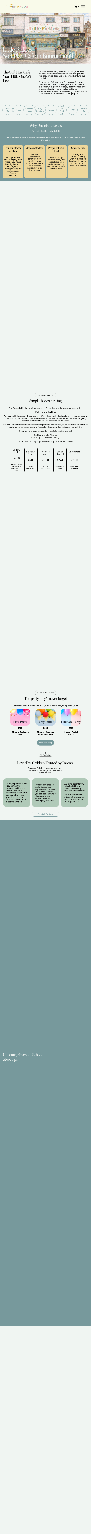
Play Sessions (40, 110)
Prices (18, 110)
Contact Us (83, 110)
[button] (84, 1061)
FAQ (73, 110)
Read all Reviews (45, 814)
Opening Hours (29, 110)
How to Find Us (62, 110)
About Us (7, 110)
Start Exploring (45, 743)
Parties (51, 110)
